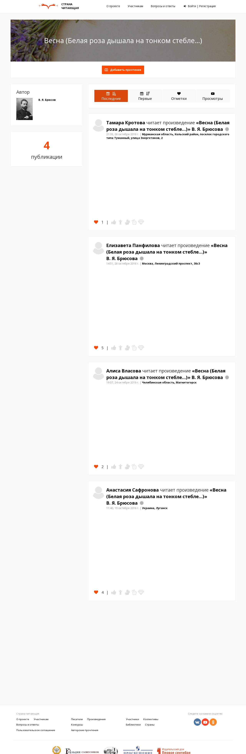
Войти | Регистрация (201, 6)
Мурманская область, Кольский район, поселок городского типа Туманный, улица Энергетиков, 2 (167, 136)
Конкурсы (77, 724)
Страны (150, 724)
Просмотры (212, 98)
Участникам (135, 6)
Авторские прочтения (84, 730)
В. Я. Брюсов (47, 100)
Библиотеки (133, 724)
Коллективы (150, 719)
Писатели (77, 719)
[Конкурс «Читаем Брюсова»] (227, 129)
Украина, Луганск (155, 508)
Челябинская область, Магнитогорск (169, 382)
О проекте (113, 6)
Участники (132, 719)
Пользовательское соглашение (35, 730)
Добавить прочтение (124, 70)
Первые (145, 98)
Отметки (179, 98)
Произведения (96, 719)
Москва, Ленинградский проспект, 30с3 (171, 263)
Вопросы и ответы (163, 6)
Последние (111, 98)
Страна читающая (27, 713)
